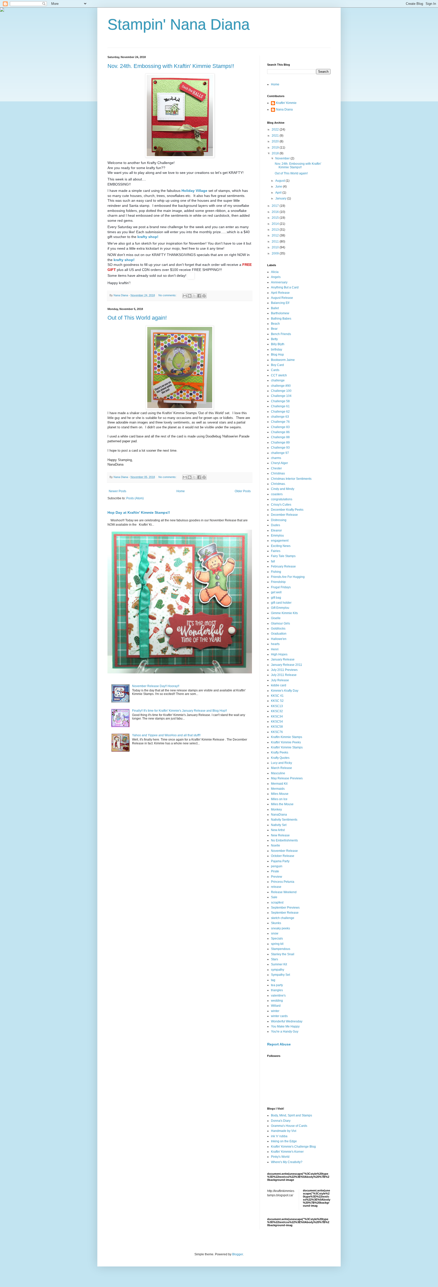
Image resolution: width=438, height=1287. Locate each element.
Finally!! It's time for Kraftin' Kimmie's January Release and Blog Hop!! (179, 710)
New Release (280, 835)
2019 (276, 147)
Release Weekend (284, 892)
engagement (279, 540)
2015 (276, 217)
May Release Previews (287, 778)
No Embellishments (284, 840)
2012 (276, 235)
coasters (277, 494)
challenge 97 (280, 453)
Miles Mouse (279, 794)
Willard (276, 1005)
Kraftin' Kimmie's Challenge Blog (293, 1146)
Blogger (237, 1254)
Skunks (276, 923)
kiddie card (278, 685)
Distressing (278, 520)
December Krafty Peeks (287, 509)
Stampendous (280, 949)
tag (273, 980)
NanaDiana (279, 814)
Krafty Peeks (279, 752)
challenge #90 (281, 386)
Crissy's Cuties (281, 504)
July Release (280, 680)
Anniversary (279, 282)
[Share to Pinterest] (204, 295)
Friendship (278, 582)
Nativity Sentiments (284, 819)
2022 (276, 129)
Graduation (278, 633)
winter (275, 1011)
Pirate (275, 871)
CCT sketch (279, 375)
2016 (276, 212)
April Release (280, 293)
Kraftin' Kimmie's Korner (287, 1151)
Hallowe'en (278, 639)
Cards (275, 370)
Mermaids (278, 788)
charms (276, 458)
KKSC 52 (277, 701)
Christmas (278, 473)
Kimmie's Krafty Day (284, 690)
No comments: (167, 295)
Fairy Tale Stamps (283, 556)
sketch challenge (282, 918)
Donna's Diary (280, 1121)
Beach (275, 323)
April (278, 192)
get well (276, 592)
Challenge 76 (280, 422)
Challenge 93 (280, 447)
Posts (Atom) (135, 498)
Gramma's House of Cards (289, 1126)
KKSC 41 (277, 695)
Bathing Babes (281, 318)
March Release (281, 768)
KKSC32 (277, 711)
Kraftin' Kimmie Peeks (286, 742)
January (281, 198)
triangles (277, 990)
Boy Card (277, 365)
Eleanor (276, 530)
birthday (276, 349)
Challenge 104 (281, 396)
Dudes (275, 525)
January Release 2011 (286, 665)
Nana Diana (284, 109)
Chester (276, 468)
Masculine (278, 773)
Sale (274, 897)
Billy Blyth (277, 344)
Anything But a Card (285, 287)
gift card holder (281, 602)
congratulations (281, 499)
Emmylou (277, 535)
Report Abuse (279, 1044)
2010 (276, 247)
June (279, 186)
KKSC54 (277, 721)
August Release (282, 298)
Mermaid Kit (279, 783)
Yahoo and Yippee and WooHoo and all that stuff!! (166, 735)
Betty (274, 339)
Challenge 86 (280, 432)
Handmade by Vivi (283, 1131)
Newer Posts (117, 491)
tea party (277, 985)
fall (273, 561)
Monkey (276, 809)
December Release (284, 515)
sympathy (277, 969)
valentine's (278, 995)
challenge (278, 380)
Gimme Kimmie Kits (284, 613)
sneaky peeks (280, 928)
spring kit (277, 944)
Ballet (275, 308)
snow (274, 933)
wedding (277, 1000)
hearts (275, 644)
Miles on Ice (279, 799)
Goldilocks (278, 628)
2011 (276, 241)
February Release (283, 566)
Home (180, 491)
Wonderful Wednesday (286, 1021)
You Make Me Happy (285, 1026)
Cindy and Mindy (282, 489)
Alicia (275, 272)
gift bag (276, 597)
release (276, 887)
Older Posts (243, 491)
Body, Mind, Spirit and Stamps (291, 1115)
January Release (283, 659)
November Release (284, 851)
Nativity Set (278, 825)
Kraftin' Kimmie (286, 103)
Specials (277, 938)
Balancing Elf (280, 303)
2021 (276, 135)
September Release (285, 912)
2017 (276, 206)
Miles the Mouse (282, 804)
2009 (276, 253)
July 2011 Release (284, 675)
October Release (282, 856)
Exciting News (280, 546)
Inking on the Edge (284, 1141)
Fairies (275, 551)
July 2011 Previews (284, 670)
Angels (276, 277)
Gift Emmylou (280, 608)
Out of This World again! (137, 318)
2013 (276, 229)
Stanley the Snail (282, 954)
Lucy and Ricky (281, 763)
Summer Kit (279, 964)
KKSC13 (277, 706)
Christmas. (278, 484)
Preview (276, 876)
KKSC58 (277, 726)
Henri (275, 649)
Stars (274, 959)
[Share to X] (194, 295)
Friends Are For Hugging (288, 577)
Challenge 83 (280, 427)
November (282, 158)
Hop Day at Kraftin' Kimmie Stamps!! (138, 512)
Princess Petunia (282, 882)
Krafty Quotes (280, 758)
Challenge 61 (280, 406)
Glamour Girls (280, 623)
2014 (276, 224)
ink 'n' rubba (279, 1136)
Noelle (275, 845)
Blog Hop (277, 354)
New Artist (278, 830)
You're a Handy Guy (284, 1031)
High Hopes (279, 654)
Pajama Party (280, 861)
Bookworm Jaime (283, 360)
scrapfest (277, 902)
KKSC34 (277, 716)
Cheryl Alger (279, 463)
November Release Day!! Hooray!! (155, 686)
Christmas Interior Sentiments (291, 479)
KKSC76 (277, 732)
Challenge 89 (280, 442)
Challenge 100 (281, 391)
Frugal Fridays (281, 587)
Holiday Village (193, 191)
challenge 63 (280, 416)
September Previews (285, 907)
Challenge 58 (280, 401)
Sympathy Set (280, 975)
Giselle (276, 618)
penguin (276, 866)
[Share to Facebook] (199, 295)
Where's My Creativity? (286, 1162)
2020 (276, 141)
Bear (274, 328)
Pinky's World (280, 1157)
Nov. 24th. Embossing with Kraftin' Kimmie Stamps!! (170, 66)
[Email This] (184, 295)
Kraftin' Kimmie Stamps (287, 747)
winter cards (279, 1016)
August (280, 180)
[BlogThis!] (189, 295)
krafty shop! (147, 237)
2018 (276, 153)
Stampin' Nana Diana (178, 24)
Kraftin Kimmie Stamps (286, 737)
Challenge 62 (280, 411)
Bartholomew (280, 313)
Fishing (276, 572)
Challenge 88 (280, 437)
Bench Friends (281, 334)
